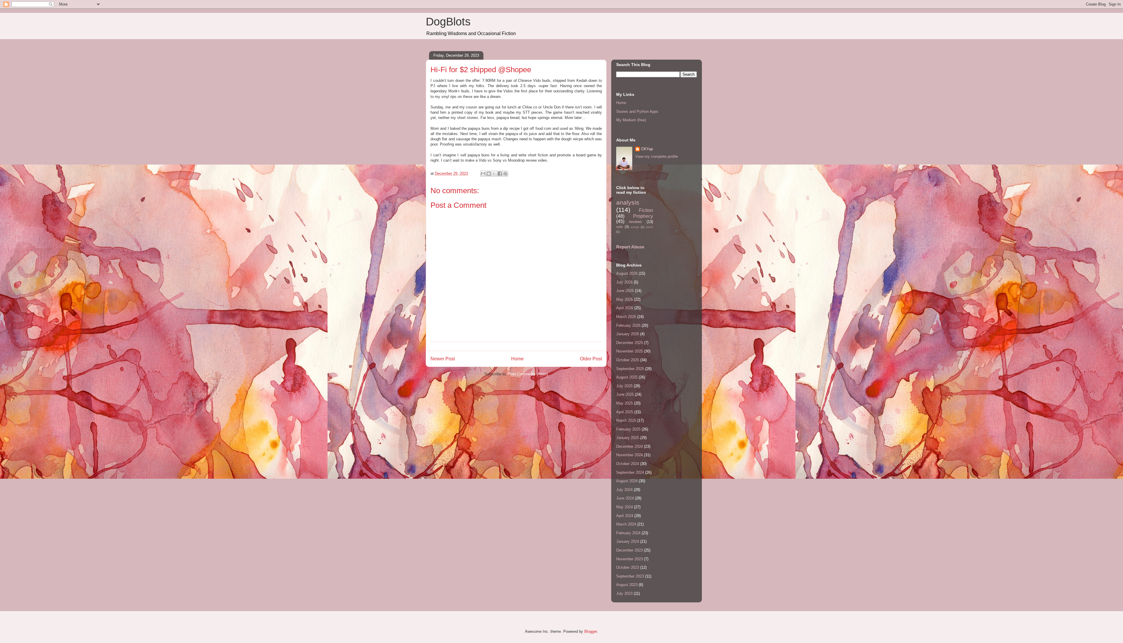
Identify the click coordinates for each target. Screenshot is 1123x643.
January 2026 (627, 334)
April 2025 (624, 412)
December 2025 (629, 342)
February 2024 (628, 533)
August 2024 (627, 481)
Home (517, 358)
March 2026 (626, 316)
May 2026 (624, 299)
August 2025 (627, 377)
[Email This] (483, 174)
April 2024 (624, 516)
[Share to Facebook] (500, 174)
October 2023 (627, 567)
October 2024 (627, 463)
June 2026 (625, 290)
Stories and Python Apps (637, 111)
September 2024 (630, 472)
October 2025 (627, 360)
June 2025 (625, 394)
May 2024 (624, 507)
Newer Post (442, 358)
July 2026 (624, 282)
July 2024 (624, 490)
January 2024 (627, 541)
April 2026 (624, 308)
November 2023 (629, 559)
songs (635, 227)
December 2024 (629, 446)
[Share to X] (494, 174)
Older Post (591, 358)
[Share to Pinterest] (505, 174)
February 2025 (628, 429)
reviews (635, 221)
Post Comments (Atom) (528, 374)
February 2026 (628, 325)
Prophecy (643, 216)
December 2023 (629, 550)
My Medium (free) (631, 120)
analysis (627, 202)
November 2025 (629, 351)
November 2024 (629, 455)
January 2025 (627, 437)
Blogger (590, 631)
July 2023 (624, 593)
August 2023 (627, 584)
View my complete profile (656, 156)
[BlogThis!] (489, 174)
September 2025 (630, 369)
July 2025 (624, 386)
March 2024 (626, 524)
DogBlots (448, 21)
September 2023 (630, 576)
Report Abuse (630, 246)
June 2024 (625, 498)
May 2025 (624, 403)
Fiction (646, 210)
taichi (649, 227)
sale (619, 227)
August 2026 (627, 273)
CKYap (647, 149)
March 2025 (626, 420)
